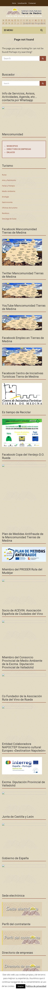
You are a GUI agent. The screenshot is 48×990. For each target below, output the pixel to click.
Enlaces (11, 152)
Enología (5, 197)
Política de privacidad (36, 986)
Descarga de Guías (9, 218)
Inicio (14, 3)
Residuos (5, 213)
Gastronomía (7, 202)
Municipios (12, 146)
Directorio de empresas (19, 149)
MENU (9, 30)
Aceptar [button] (21, 986)
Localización (22, 3)
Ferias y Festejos (8, 186)
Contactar (32, 3)
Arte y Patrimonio (9, 180)
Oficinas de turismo (9, 207)
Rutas (4, 175)
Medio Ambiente (8, 191)
